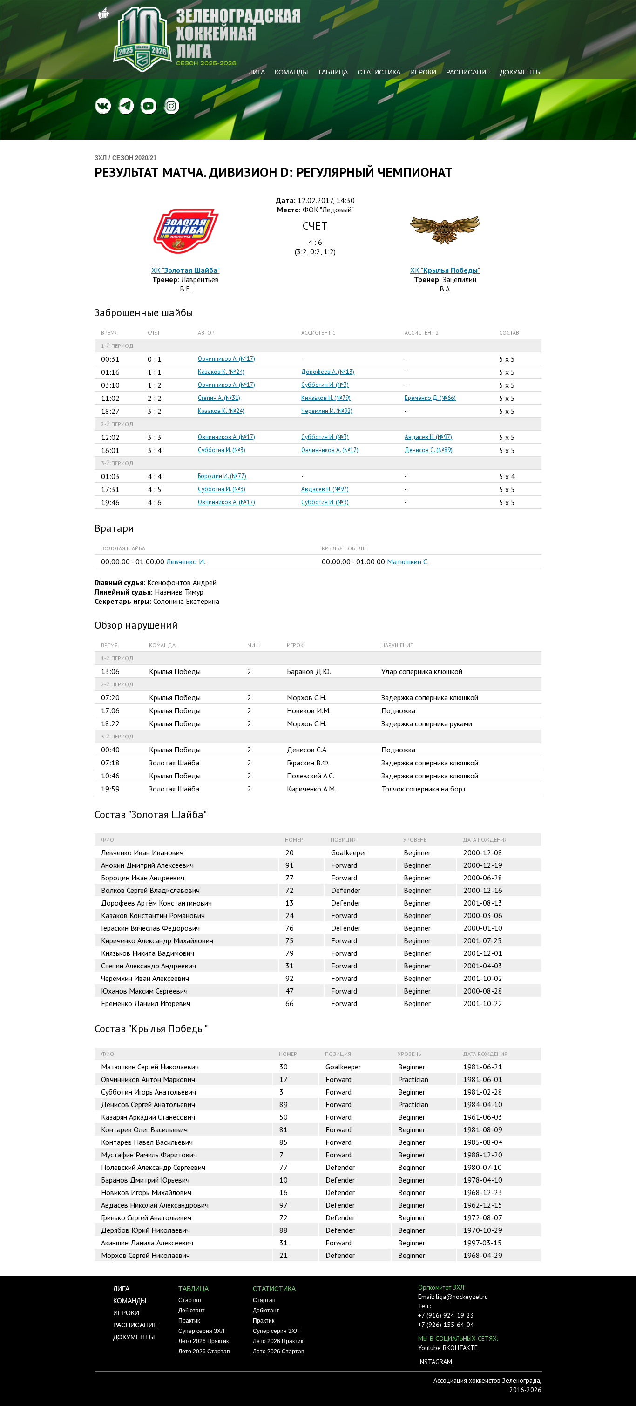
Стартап (189, 1300)
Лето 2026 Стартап (204, 1351)
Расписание (468, 72)
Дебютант (191, 1310)
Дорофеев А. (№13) (327, 372)
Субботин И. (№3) (325, 385)
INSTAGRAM (435, 1362)
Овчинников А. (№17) (226, 359)
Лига (257, 72)
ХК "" (185, 270)
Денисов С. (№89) (429, 450)
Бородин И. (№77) (222, 476)
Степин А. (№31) (219, 398)
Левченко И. (185, 561)
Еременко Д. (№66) (430, 398)
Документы (520, 72)
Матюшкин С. (408, 561)
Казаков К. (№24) (221, 372)
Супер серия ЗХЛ (201, 1331)
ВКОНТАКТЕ (460, 1348)
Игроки (423, 72)
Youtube (429, 1348)
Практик (189, 1321)
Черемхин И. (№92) (326, 411)
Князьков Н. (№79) (326, 398)
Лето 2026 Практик (203, 1341)
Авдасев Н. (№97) (428, 437)
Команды (291, 72)
